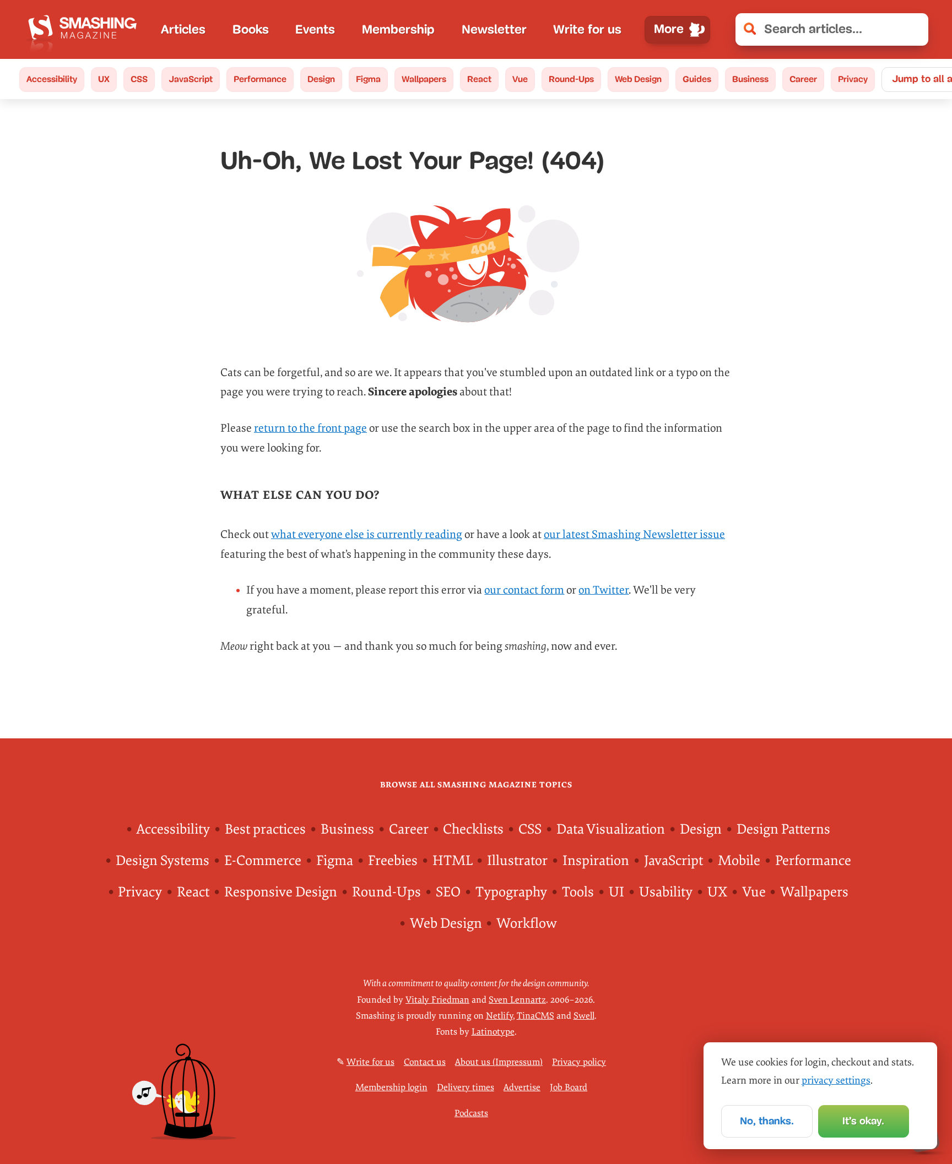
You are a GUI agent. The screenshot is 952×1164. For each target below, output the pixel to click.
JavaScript (191, 79)
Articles (183, 29)
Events (315, 29)
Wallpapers (424, 79)
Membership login (391, 1087)
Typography (511, 892)
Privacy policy (579, 1062)
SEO (448, 892)
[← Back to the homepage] (86, 29)
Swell (584, 1015)
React (479, 79)
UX (104, 79)
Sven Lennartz (517, 999)
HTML (452, 860)
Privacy (853, 79)
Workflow (526, 923)
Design (321, 79)
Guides (697, 79)
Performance (260, 79)
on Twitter (603, 590)
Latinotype (493, 1031)
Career (803, 79)
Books (250, 29)
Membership (398, 29)
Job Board (568, 1087)
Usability (666, 892)
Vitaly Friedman (437, 999)
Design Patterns (783, 829)
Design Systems (162, 860)
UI (616, 892)
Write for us (587, 29)
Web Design (638, 79)
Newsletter (494, 29)
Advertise (522, 1087)
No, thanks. (767, 1121)
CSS (139, 79)
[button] (912, 29)
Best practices (265, 829)
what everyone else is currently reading (366, 534)
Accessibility (51, 79)
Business (750, 79)
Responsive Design (280, 892)
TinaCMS (535, 1015)
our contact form (524, 590)
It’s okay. (863, 1121)
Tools (578, 892)
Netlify (499, 1015)
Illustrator (517, 860)
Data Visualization (610, 829)
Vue (520, 79)
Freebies (393, 860)
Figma (368, 79)
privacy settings (836, 1080)
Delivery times (465, 1087)
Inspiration (595, 860)
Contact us (425, 1062)
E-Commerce (262, 860)
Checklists (473, 829)
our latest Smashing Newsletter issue (634, 534)
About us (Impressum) (499, 1062)
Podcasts (471, 1113)
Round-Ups (571, 79)
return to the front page (310, 428)
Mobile (739, 860)
